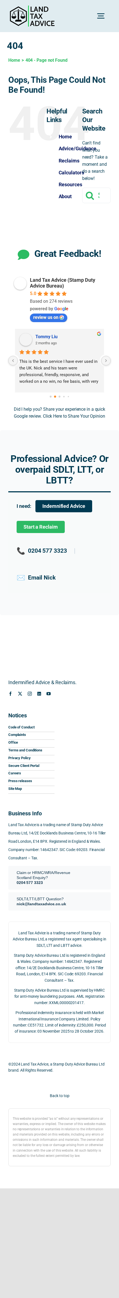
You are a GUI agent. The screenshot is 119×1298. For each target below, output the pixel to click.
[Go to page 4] (68, 396)
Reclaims (69, 161)
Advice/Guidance (78, 148)
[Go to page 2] (59, 396)
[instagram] (30, 694)
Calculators (71, 172)
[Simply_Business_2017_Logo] (84, 756)
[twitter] (20, 694)
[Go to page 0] (50, 396)
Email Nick (36, 578)
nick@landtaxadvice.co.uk (41, 904)
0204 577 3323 (42, 551)
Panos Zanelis (53, 336)
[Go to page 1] (55, 396)
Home (65, 136)
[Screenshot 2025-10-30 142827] (84, 772)
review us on (45, 317)
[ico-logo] (84, 713)
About (65, 196)
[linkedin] (39, 694)
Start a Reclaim (41, 527)
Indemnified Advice (63, 506)
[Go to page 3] (64, 396)
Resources (70, 184)
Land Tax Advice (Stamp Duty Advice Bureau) (62, 283)
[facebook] (10, 694)
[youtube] (48, 694)
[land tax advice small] (32, 7)
